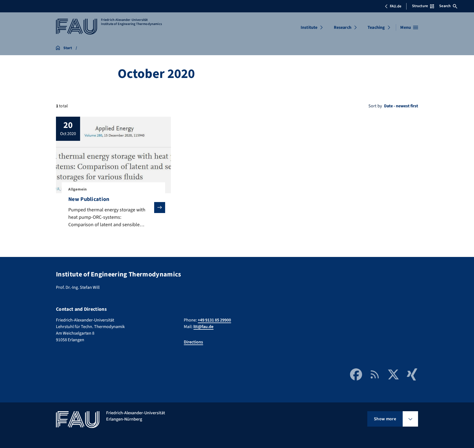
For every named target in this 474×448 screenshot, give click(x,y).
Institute (309, 27)
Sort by (375, 106)
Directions (193, 342)
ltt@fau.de (203, 327)
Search (445, 6)
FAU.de (395, 6)
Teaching (376, 27)
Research (342, 27)
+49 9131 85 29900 (214, 320)
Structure (420, 6)
